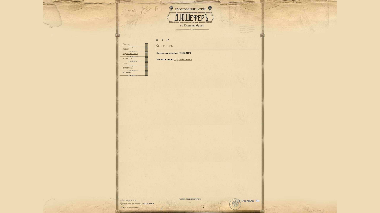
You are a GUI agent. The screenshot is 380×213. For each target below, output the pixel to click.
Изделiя (126, 49)
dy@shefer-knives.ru (183, 59)
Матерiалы (127, 58)
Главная (126, 44)
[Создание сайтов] (246, 201)
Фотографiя (127, 68)
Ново (125, 63)
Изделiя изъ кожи (130, 54)
